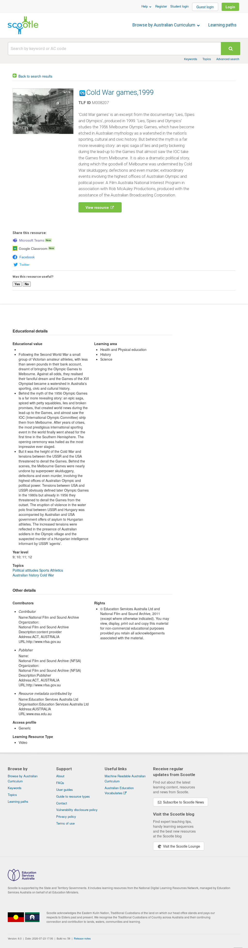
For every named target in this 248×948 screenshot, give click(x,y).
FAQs (60, 782)
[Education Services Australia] (22, 879)
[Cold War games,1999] (43, 135)
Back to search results (35, 76)
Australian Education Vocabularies (119, 790)
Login (230, 6)
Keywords (190, 59)
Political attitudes (25, 570)
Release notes (82, 938)
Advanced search (227, 59)
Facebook (27, 257)
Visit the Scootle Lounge (181, 846)
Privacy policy (66, 816)
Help (145, 6)
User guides (64, 789)
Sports (44, 570)
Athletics (56, 570)
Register (161, 6)
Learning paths (222, 24)
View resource (97, 207)
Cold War (47, 575)
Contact (61, 803)
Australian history (26, 575)
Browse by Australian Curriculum (164, 24)
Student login (179, 6)
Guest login (205, 6)
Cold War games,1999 (120, 92)
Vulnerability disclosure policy (77, 809)
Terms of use (65, 823)
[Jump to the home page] (23, 25)
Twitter (24, 265)
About (60, 776)
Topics (206, 59)
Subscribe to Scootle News (183, 802)
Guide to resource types (73, 796)
